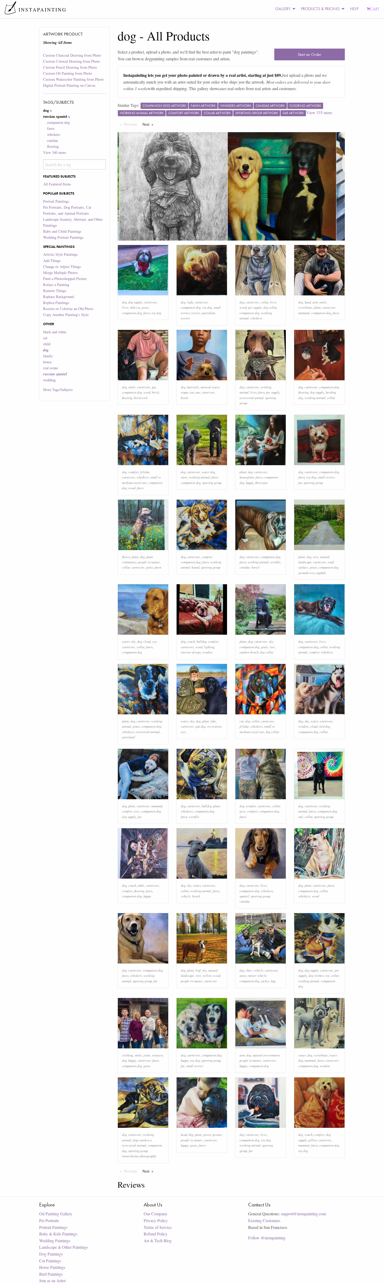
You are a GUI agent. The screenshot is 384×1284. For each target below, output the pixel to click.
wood (243, 307)
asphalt (321, 572)
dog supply (135, 302)
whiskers (53, 134)
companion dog (58, 122)
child (46, 343)
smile (323, 302)
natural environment (266, 1055)
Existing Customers (264, 1220)
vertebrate (305, 307)
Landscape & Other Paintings (63, 1247)
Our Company (155, 1213)
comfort (133, 472)
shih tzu (135, 307)
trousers (157, 1055)
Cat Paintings (50, 1260)
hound (195, 567)
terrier (195, 313)
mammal (304, 313)
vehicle (186, 896)
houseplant (247, 477)
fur (300, 482)
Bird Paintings (51, 1274)
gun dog (200, 726)
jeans (146, 1055)
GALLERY (282, 8)
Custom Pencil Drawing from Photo (70, 67)
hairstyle (193, 387)
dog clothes (316, 975)
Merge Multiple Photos (60, 272)
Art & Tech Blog (158, 1240)
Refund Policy (155, 1233)
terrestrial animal (252, 397)
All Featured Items (57, 184)
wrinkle (275, 562)
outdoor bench (249, 652)
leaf (198, 970)
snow (184, 477)
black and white (54, 331)
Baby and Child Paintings (62, 231)
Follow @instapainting (267, 1237)
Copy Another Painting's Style (66, 314)
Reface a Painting (56, 284)
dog (124, 302)
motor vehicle (257, 975)
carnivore (150, 302)
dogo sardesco (142, 1140)
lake (213, 721)
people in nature (149, 562)
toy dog (156, 313)
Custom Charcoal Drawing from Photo (72, 55)
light (190, 302)
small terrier (326, 477)
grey (243, 811)
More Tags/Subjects (58, 389)
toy (327, 975)
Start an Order (309, 54)
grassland (128, 737)
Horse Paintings (52, 1267)
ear (192, 392)
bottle (185, 397)
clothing (127, 1055)
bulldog (201, 641)
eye (154, 641)
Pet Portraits (49, 1220)
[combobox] (74, 164)
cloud (147, 641)
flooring (53, 146)
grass (145, 307)
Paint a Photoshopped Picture (65, 278)
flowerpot (261, 482)
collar (264, 302)
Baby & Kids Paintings (58, 1233)
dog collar (270, 307)
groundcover (306, 572)
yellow (207, 975)
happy (250, 482)
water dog (208, 472)
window (207, 652)
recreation (214, 726)
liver (125, 307)
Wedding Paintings (54, 1240)
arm (315, 302)
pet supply (255, 307)
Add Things (52, 260)
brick (155, 392)
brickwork (141, 397)
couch (191, 641)
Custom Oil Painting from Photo (67, 73)
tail (300, 816)
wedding (49, 379)
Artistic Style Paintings (60, 254)
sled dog (324, 726)
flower (126, 557)
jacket (265, 981)
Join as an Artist (52, 1280)
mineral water (210, 387)
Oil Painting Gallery (55, 1213)
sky (133, 641)
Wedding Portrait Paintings (63, 237)
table (141, 885)
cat (45, 337)
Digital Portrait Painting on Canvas (69, 85)
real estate (50, 367)
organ (184, 392)
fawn (50, 128)
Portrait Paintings (56, 201)
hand (308, 302)
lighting (209, 647)
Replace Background (58, 296)
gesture (217, 1134)
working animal (315, 397)
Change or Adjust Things (62, 266)
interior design (191, 652)
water (126, 641)
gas (154, 387)
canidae (52, 140)
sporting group (212, 482)
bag (273, 981)
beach (196, 896)
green (207, 1134)
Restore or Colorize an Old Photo (68, 308)
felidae (145, 472)
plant (317, 307)
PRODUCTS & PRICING (320, 8)
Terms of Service (158, 1227)
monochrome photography (139, 1156)
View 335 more (319, 112)
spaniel (244, 896)
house (47, 361)
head (184, 1134)
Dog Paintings (51, 1254)
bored (255, 567)
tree (315, 557)
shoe (249, 970)
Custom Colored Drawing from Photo (71, 61)
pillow (313, 1140)
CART (374, 9)
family (48, 355)
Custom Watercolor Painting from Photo (73, 79)
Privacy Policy (156, 1220)
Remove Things (54, 290)
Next (149, 124)
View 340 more (54, 152)
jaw (197, 392)
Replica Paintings (56, 302)
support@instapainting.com (303, 1213)
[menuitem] (284, 9)
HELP (354, 8)
